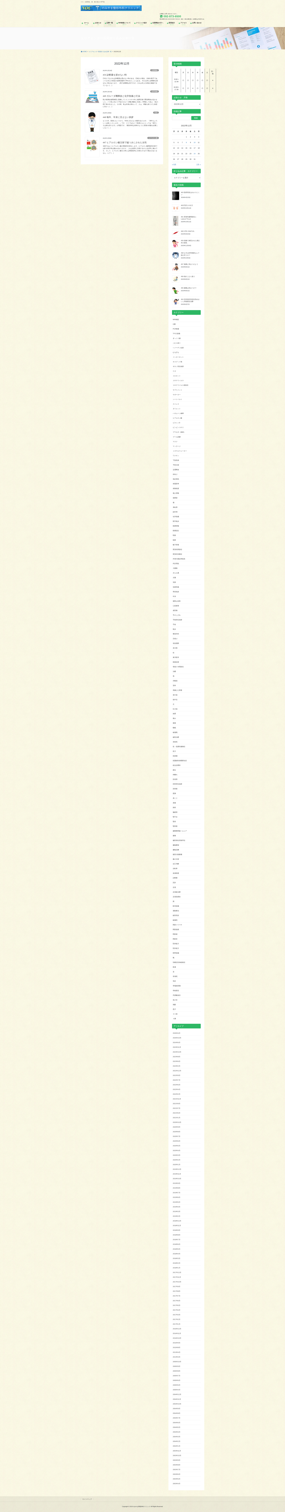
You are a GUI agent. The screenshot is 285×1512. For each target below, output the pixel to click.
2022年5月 (176, 1085)
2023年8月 (176, 1057)
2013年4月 (176, 1352)
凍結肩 (175, 507)
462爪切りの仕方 (187, 205)
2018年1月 (176, 1268)
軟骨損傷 (176, 906)
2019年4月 (176, 1207)
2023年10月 (177, 1052)
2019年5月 (176, 1202)
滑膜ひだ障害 (177, 690)
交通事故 (154, 70)
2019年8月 (176, 1188)
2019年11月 (177, 1174)
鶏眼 (174, 1004)
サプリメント (177, 390)
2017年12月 (177, 1272)
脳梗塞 (175, 812)
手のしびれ (177, 615)
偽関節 (175, 498)
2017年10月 (177, 1282)
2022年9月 (176, 1075)
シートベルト (177, 399)
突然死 (175, 742)
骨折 (174, 981)
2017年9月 (176, 1286)
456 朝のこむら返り (188, 276)
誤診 (174, 882)
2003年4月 (176, 1483)
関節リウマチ (177, 925)
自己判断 (176, 864)
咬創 (174, 535)
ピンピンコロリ (178, 427)
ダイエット (177, 409)
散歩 (174, 629)
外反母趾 (176, 563)
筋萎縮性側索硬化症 (180, 760)
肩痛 (174, 803)
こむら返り (177, 343)
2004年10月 (177, 1404)
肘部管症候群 (177, 784)
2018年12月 (177, 1221)
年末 (156, 112)
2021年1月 (176, 1118)
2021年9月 (176, 1103)
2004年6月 (176, 1422)
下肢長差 (176, 460)
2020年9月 (176, 1127)
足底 (174, 887)
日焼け (175, 639)
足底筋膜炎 (177, 897)
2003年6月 (176, 1474)
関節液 (175, 934)
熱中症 (175, 699)
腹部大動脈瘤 (177, 854)
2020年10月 (177, 1122)
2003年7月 (176, 1469)
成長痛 (175, 610)
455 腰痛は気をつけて (188, 288)
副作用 (175, 512)
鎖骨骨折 (176, 915)
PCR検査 (176, 329)
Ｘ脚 (174, 1019)
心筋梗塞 (176, 606)
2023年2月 (176, 1066)
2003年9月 (176, 1460)
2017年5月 (176, 1305)
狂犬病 (175, 709)
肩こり (175, 798)
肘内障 (175, 779)
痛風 (174, 723)
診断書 (175, 878)
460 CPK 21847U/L (187, 231)
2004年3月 (176, 1437)
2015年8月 (176, 1347)
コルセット (177, 376)
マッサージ (177, 446)
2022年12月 (177, 1071)
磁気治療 (176, 737)
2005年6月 (176, 1380)
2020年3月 (176, 1155)
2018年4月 (176, 1254)
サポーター (177, 395)
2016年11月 (177, 1333)
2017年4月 (176, 1310)
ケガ (174, 371)
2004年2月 (176, 1441)
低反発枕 (176, 479)
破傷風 (175, 732)
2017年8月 (176, 1291)
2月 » (198, 165)
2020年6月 (176, 1141)
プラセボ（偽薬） (179, 432)
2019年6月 (176, 1197)
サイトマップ (87, 1499)
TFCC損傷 (176, 333)
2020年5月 (176, 1146)
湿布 (174, 685)
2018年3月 (176, 1258)
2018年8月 (176, 1235)
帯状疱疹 (176, 592)
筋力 (174, 751)
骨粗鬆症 (176, 990)
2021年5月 (176, 1113)
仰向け (175, 474)
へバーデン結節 (178, 348)
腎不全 (175, 817)
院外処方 (176, 948)
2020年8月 (176, 1132)
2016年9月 (176, 1343)
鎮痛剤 (175, 920)
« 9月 (174, 165)
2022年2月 (176, 1094)
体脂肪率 (176, 484)
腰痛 (174, 835)
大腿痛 (175, 568)
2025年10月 (177, 1038)
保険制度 (176, 488)
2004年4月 (176, 1432)
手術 (174, 624)
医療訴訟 (176, 530)
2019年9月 (176, 1183)
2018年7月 (176, 1239)
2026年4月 (176, 1033)
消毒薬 (175, 681)
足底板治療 (177, 892)
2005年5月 (176, 1385)
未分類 (175, 648)
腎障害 (175, 826)
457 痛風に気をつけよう (189, 264)
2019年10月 (177, 1178)
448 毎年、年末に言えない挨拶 (118, 117)
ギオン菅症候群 (178, 366)
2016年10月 (177, 1338)
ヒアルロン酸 (153, 138)
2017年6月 (176, 1301)
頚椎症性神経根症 (179, 962)
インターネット (178, 357)
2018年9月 (176, 1230)
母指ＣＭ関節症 (178, 667)
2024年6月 (176, 1042)
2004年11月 (177, 1399)
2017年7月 (176, 1296)
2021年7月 (176, 1108)
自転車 (175, 868)
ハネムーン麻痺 (178, 413)
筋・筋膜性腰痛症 (179, 746)
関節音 (175, 939)
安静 (174, 582)
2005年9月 (176, 1366)
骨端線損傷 (177, 986)
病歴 (174, 714)
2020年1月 (176, 1164)
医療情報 (176, 526)
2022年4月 (176, 1089)
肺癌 (174, 807)
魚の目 (175, 1000)
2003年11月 (177, 1451)
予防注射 (176, 465)
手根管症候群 (177, 620)
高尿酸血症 (177, 995)
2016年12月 (177, 1329)
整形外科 (176, 634)
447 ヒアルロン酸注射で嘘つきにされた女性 (125, 142)
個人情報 (176, 493)
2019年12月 (177, 1169)
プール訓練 (177, 437)
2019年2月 (176, 1216)
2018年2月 (176, 1263)
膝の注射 (176, 859)
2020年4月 (176, 1150)
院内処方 (176, 943)
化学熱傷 (154, 91)
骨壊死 (175, 976)
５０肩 (175, 1014)
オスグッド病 (177, 362)
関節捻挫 (176, 929)
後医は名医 (177, 601)
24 (194, 153)
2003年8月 (176, 1465)
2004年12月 (177, 1394)
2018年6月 (176, 1244)
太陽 (174, 577)
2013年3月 (176, 1357)
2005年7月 (176, 1376)
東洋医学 (176, 657)
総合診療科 (177, 765)
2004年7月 (176, 1418)
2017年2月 (176, 1319)
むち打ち (176, 352)
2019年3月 (176, 1211)
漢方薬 (175, 695)
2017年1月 (176, 1324)
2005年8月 (176, 1371)
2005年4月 (176, 1390)
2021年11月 (177, 1099)
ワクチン (176, 455)
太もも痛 (176, 573)
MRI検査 (176, 319)
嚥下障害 (176, 545)
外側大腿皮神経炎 (179, 559)
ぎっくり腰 (177, 338)
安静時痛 (176, 587)
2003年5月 (176, 1479)
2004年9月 (176, 1408)
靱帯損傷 (176, 953)
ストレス (176, 404)
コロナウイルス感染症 (180, 385)
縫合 (174, 770)
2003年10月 (177, 1455)
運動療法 (176, 911)
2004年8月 (176, 1413)
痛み (174, 718)
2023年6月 (176, 1061)
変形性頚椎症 (177, 554)
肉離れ (175, 775)
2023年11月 (177, 1047)
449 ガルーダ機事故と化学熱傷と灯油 (121, 96)
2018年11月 (177, 1225)
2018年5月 (176, 1249)
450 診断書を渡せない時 (115, 75)
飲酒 (174, 967)
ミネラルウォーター (180, 451)
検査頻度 (176, 662)
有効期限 (176, 643)
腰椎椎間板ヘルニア (180, 831)
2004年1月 (176, 1446)
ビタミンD (176, 423)
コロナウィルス (178, 380)
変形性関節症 (177, 549)
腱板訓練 (176, 850)
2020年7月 (176, 1136)
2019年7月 (176, 1193)
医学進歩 (176, 521)
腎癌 (174, 821)
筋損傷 (175, 756)
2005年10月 (177, 1362)
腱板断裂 (176, 845)
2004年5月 (176, 1427)
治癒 (174, 671)
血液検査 (176, 873)
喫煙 (174, 540)
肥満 (174, 793)
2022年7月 (176, 1080)
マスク (175, 441)
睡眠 (174, 728)
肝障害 (175, 789)
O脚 (174, 324)
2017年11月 (177, 1277)
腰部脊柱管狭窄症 (179, 840)
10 (194, 142)
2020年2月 (176, 1160)
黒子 (174, 1009)
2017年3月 (176, 1315)
